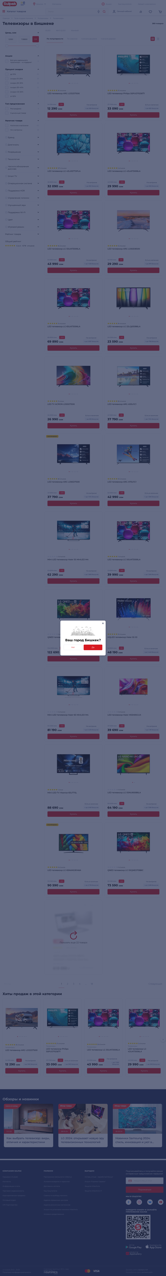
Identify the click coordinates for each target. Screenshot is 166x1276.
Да (93, 647)
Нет (73, 647)
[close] (103, 623)
